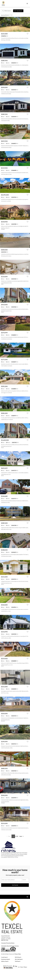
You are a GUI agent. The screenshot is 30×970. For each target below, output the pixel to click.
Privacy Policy (18, 954)
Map (16, 966)
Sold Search (17, 961)
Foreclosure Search (5, 959)
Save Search (19, 10)
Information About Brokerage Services (10, 946)
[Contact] (26, 958)
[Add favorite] (27, 33)
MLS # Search (18, 957)
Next (20, 836)
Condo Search (4, 957)
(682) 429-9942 (4, 940)
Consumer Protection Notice (7, 943)
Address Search (4, 961)
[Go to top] (26, 962)
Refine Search (7, 10)
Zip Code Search (18, 959)
